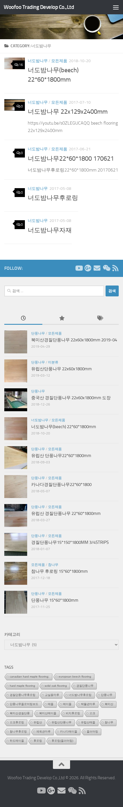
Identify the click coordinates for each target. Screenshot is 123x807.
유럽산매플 (88, 722)
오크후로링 (17, 722)
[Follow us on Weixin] (106, 268)
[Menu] (116, 7)
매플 (50, 704)
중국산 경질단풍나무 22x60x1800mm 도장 (71, 397)
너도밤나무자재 (50, 230)
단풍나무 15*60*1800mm (54, 600)
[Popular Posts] (61, 318)
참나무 (53, 565)
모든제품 (59, 60)
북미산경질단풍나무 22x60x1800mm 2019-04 (74, 340)
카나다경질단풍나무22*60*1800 (61, 484)
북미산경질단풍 (20, 713)
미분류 (53, 362)
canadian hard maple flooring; (29, 676)
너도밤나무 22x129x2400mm (68, 111)
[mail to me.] (97, 268)
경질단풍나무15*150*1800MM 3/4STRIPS (70, 542)
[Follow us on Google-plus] (87, 268)
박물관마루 (88, 704)
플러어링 (92, 731)
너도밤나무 (38, 60)
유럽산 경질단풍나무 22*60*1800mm (66, 513)
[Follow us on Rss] (115, 268)
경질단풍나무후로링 (22, 694)
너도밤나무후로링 (53, 198)
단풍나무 (38, 333)
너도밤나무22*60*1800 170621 (71, 158)
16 (21, 65)
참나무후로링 (18, 731)
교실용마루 (52, 694)
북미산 (109, 704)
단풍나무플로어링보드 (24, 704)
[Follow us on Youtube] (78, 268)
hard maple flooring (22, 685)
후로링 (37, 740)
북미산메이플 (47, 713)
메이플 (67, 704)
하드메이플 (17, 740)
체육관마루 (43, 731)
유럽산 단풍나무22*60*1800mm (61, 455)
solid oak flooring (56, 685)
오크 (92, 713)
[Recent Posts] (23, 318)
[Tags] (100, 318)
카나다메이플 (68, 731)
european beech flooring (75, 676)
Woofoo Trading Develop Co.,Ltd (39, 7)
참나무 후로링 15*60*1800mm (59, 571)
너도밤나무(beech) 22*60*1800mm (63, 426)
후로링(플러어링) (62, 740)
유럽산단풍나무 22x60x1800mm (61, 368)
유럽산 (37, 722)
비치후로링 (73, 713)
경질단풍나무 (85, 685)
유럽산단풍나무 (61, 722)
